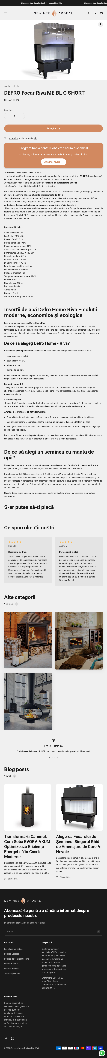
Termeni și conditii (12, 973)
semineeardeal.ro (12, 86)
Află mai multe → (53, 161)
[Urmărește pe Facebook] (6, 1038)
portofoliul (13, 138)
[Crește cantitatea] (21, 116)
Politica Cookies (11, 954)
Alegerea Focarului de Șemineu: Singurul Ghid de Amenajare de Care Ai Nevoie (78, 844)
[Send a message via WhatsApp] (102, 1053)
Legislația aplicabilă (13, 949)
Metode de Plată (11, 968)
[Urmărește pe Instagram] (12, 1038)
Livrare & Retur (11, 963)
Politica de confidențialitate (16, 959)
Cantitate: (8, 110)
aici (35, 138)
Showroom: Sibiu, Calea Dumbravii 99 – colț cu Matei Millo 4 (31, 3)
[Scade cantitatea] (8, 116)
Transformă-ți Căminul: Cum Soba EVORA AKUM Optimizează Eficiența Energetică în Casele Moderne (27, 846)
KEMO (37, 1048)
